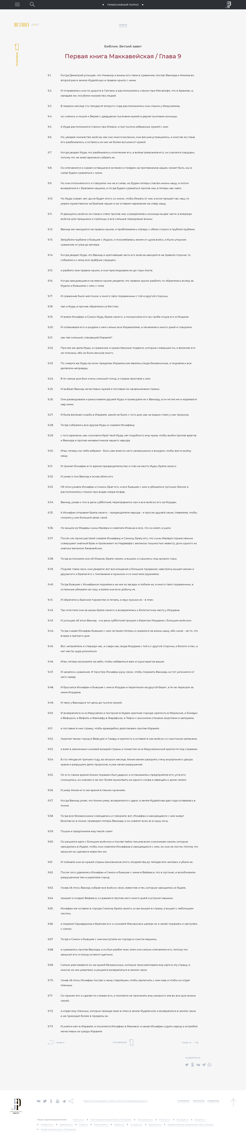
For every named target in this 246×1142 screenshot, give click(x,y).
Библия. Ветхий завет (123, 46)
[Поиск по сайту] (32, 4)
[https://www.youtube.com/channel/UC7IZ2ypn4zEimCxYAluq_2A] (58, 1100)
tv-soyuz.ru (136, 1124)
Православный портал (123, 4)
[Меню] (17, 4)
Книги (123, 25)
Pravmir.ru (164, 1119)
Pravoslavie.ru (145, 1119)
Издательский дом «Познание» (58, 1129)
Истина (23, 24)
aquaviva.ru (155, 1124)
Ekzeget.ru (182, 1119)
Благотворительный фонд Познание (111, 1119)
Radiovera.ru (101, 1124)
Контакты (199, 1101)
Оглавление (16, 55)
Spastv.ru (119, 1124)
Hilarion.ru (78, 1119)
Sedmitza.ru (66, 1124)
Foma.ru (83, 1124)
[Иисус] (228, 4)
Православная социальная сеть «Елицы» (191, 1124)
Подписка (213, 1101)
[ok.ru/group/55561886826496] (51, 1100)
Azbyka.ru (200, 1119)
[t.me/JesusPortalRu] (64, 1100)
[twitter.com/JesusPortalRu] (45, 1100)
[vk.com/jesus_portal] (38, 1100)
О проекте (183, 1101)
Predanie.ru (47, 1124)
